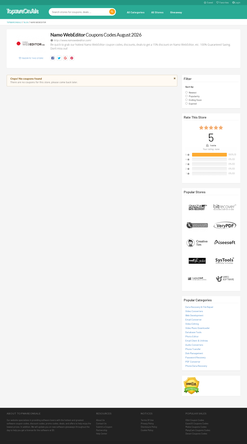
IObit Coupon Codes (195, 420)
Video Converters (194, 311)
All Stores (157, 12)
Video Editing (192, 323)
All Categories (136, 12)
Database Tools (193, 332)
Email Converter (193, 319)
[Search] (112, 11)
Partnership (101, 430)
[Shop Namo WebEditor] (31, 44)
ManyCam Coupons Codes (198, 430)
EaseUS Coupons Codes (197, 423)
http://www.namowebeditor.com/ (72, 40)
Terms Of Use (147, 420)
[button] (52, 58)
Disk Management (194, 353)
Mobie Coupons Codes (196, 426)
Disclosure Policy (149, 426)
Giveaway (176, 12)
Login (237, 2)
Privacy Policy (147, 423)
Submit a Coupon (104, 426)
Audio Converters (194, 344)
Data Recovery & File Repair (199, 306)
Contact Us (101, 423)
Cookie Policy (147, 430)
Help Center (101, 433)
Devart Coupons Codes (196, 433)
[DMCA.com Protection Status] (191, 385)
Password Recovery (195, 357)
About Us (100, 420)
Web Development (194, 315)
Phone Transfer (193, 349)
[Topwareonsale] (23, 11)
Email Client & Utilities (196, 340)
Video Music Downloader (197, 328)
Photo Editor (192, 336)
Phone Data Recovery (196, 365)
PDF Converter (192, 361)
